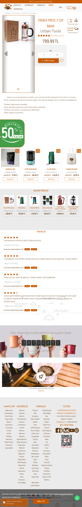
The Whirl (47, 471)
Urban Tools (50, 31)
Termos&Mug (22, 483)
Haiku (46, 439)
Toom (35, 474)
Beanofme (47, 419)
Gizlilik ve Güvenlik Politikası (63, 494)
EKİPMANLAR (29, 5)
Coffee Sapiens (46, 430)
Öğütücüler (21, 454)
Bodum (47, 422)
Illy (47, 442)
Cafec (35, 425)
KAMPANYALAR (18, 9)
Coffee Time (35, 433)
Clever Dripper (35, 430)
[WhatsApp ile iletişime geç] (77, 498)
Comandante (35, 436)
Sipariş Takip (9, 419)
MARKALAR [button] (40, 5)
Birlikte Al (10, 179)
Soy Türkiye (35, 468)
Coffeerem (47, 433)
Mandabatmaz (35, 454)
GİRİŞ (60, 7)
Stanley (47, 468)
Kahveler (22, 410)
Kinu (46, 448)
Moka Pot (22, 448)
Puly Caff (47, 462)
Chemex (46, 428)
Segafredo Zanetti (46, 465)
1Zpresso (35, 410)
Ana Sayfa (7, 13)
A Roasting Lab (46, 410)
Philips (35, 462)
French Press (22, 451)
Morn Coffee (35, 456)
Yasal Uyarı (9, 439)
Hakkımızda (8, 410)
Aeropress (22, 480)
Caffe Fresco (47, 425)
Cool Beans (46, 436)
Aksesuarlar (21, 465)
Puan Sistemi (9, 416)
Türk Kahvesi (22, 425)
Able (35, 413)
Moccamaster (47, 454)
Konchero (35, 451)
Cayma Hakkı (9, 448)
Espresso (22, 422)
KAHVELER (17, 5)
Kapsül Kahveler (22, 439)
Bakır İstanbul (35, 419)
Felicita (35, 439)
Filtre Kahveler (21, 419)
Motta (46, 456)
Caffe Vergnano (35, 428)
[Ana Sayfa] (8, 7)
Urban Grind (46, 474)
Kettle (22, 474)
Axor (46, 416)
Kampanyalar (9, 413)
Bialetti (35, 422)
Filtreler (21, 456)
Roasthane (35, 465)
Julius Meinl (35, 445)
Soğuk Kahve (22, 459)
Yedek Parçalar (21, 462)
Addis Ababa (47, 413)
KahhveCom (35, 448)
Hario (21, 477)
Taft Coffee (35, 471)
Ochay (35, 459)
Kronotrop (47, 451)
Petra (46, 459)
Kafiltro (46, 445)
